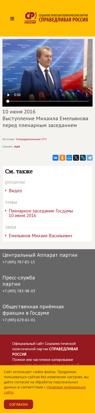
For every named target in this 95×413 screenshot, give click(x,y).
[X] (76, 158)
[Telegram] (90, 158)
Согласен (18, 404)
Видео (15, 190)
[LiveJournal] (83, 158)
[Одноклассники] (62, 158)
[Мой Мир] (69, 158)
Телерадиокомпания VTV (31, 139)
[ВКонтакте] (55, 158)
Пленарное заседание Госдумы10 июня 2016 (41, 213)
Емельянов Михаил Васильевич (40, 236)
